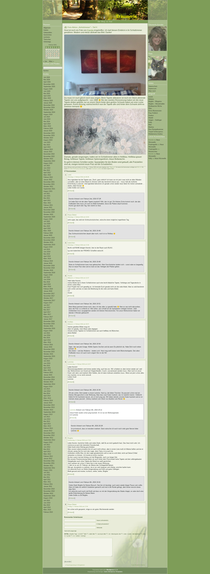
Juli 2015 (47, 361)
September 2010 (49, 496)
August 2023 (48, 140)
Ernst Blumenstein (155, 111)
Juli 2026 (47, 77)
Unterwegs (47, 42)
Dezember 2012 (49, 433)
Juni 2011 (47, 475)
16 (48, 53)
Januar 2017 (48, 319)
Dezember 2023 (49, 133)
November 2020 (49, 212)
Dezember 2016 (49, 321)
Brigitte (70, 438)
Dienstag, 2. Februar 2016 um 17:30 (78, 245)
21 (58, 53)
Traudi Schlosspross (156, 132)
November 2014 (49, 379)
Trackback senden (96, 168)
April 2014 (47, 396)
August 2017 (48, 303)
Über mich (152, 91)
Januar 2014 (48, 403)
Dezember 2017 (49, 293)
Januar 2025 (48, 103)
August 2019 (48, 247)
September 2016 (49, 328)
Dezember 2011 (49, 461)
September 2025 (49, 86)
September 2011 (49, 468)
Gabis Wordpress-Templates (113, 571)
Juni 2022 (47, 168)
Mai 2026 (47, 80)
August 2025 (48, 89)
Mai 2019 (47, 254)
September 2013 (49, 412)
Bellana (151, 99)
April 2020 (47, 228)
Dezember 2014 (49, 377)
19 (54, 53)
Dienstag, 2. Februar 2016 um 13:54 (78, 217)
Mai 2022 (47, 170)
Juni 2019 (47, 252)
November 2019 (49, 240)
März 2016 (47, 342)
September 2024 (49, 112)
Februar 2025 (48, 100)
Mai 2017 (47, 310)
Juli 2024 (47, 117)
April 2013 (47, 424)
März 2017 (47, 314)
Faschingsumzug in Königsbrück (75, 565)
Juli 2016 (47, 333)
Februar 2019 (48, 261)
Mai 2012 (47, 449)
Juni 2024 (47, 119)
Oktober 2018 (48, 270)
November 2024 (49, 107)
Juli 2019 (47, 249)
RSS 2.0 (139, 167)
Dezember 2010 (49, 489)
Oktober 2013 (48, 410)
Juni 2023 (47, 142)
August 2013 (48, 414)
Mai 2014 (47, 393)
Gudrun (151, 115)
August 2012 (48, 442)
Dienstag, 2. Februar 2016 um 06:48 (78, 177)
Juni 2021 (47, 196)
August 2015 (48, 358)
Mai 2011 (47, 477)
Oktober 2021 (48, 186)
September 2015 (49, 356)
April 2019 (47, 256)
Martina (151, 127)
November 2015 (49, 352)
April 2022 (47, 172)
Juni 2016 (47, 335)
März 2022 (47, 175)
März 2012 (47, 454)
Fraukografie (153, 144)
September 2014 (49, 384)
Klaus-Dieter (72, 215)
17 (50, 53)
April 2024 (47, 124)
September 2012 (49, 440)
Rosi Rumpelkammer (156, 129)
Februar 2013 (48, 428)
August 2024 (48, 114)
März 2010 (47, 510)
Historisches (153, 151)
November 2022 (49, 156)
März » (51, 61)
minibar (70, 322)
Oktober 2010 (48, 493)
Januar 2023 (48, 152)
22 (46, 55)
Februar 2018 (48, 289)
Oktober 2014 (48, 382)
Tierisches (47, 39)
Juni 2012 (47, 447)
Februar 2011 (48, 484)
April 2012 (47, 451)
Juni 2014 (47, 391)
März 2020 (47, 231)
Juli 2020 (47, 221)
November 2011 (49, 463)
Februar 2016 (48, 345)
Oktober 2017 (48, 298)
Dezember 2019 (49, 238)
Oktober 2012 (48, 438)
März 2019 (47, 258)
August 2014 (48, 386)
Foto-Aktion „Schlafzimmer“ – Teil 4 (82, 27)
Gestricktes (48, 35)
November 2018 (49, 268)
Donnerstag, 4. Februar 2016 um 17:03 (79, 440)
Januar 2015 (48, 375)
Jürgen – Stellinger (155, 120)
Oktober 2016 (48, 326)
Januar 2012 (48, 458)
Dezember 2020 (49, 210)
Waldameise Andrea (155, 134)
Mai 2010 (47, 505)
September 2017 (49, 300)
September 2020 (49, 217)
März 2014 (47, 398)
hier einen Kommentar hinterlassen (76, 168)
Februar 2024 (48, 128)
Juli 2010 (47, 500)
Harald (151, 118)
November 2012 (49, 435)
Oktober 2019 (48, 242)
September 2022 (49, 161)
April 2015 (47, 368)
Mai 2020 (47, 226)
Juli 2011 (47, 472)
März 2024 (47, 126)
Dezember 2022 (49, 154)
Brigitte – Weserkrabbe (157, 104)
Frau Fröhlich (153, 113)
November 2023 (49, 135)
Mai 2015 (47, 365)
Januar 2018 (48, 291)
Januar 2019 (48, 263)
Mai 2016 (47, 338)
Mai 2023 (47, 145)
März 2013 (47, 426)
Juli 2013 (47, 417)
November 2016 (49, 324)
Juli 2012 (47, 445)
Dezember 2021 (49, 182)
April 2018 (47, 284)
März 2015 (47, 370)
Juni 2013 (47, 419)
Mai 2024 (47, 121)
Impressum (152, 88)
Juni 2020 (47, 224)
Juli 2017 (47, 305)
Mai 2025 (47, 93)
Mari (150, 125)
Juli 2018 (47, 277)
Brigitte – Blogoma (155, 101)
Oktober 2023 (48, 138)
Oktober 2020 (48, 214)
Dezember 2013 (49, 405)
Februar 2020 (48, 233)
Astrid (151, 97)
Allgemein (47, 28)
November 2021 (49, 184)
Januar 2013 (48, 431)
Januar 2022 (48, 180)
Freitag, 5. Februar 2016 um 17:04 (78, 506)
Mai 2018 (47, 282)
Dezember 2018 (49, 265)
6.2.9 (112, 569)
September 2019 (49, 245)
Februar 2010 (48, 512)
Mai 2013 (47, 421)
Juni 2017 (47, 307)
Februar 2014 (48, 400)
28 (58, 55)
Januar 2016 (48, 347)
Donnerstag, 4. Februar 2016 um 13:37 (79, 364)
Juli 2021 (47, 193)
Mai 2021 (47, 198)
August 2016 (48, 331)
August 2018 (48, 275)
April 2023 (47, 147)
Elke (150, 108)
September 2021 (49, 189)
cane (69, 175)
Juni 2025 (47, 91)
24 (50, 55)
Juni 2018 (47, 279)
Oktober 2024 (48, 110)
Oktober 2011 (48, 465)
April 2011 (47, 479)
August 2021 (48, 191)
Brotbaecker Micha (155, 106)
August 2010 (48, 498)
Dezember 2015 (49, 349)
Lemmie (70, 362)
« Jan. (45, 61)
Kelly (150, 122)
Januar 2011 (48, 486)
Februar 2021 (48, 205)
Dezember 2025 (49, 84)
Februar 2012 (48, 456)
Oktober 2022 (48, 159)
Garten (46, 30)
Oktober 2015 (48, 354)
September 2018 (49, 273)
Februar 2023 (48, 149)
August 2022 (48, 163)
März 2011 (47, 482)
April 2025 (47, 96)
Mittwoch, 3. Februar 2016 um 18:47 (78, 324)
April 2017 (47, 312)
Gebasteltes (48, 32)
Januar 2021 (48, 207)
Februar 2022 (48, 177)
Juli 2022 (47, 165)
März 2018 (47, 286)
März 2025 (47, 98)
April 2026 (47, 82)
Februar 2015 (48, 372)
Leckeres (47, 37)
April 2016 (47, 340)
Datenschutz (153, 86)
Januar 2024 (48, 131)
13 (56, 51)
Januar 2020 (48, 235)
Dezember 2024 (49, 105)
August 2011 (48, 470)
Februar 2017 (48, 317)
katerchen (71, 243)
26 (54, 55)
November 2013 (49, 407)
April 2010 (47, 507)
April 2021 (47, 200)
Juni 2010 (47, 503)
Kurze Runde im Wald (137, 565)
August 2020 (48, 219)
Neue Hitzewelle (160, 158)
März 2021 (47, 203)
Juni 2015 (47, 363)
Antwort (71, 191)
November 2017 (49, 296)
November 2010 (49, 491)
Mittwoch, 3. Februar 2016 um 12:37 (78, 278)
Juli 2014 (47, 389)
